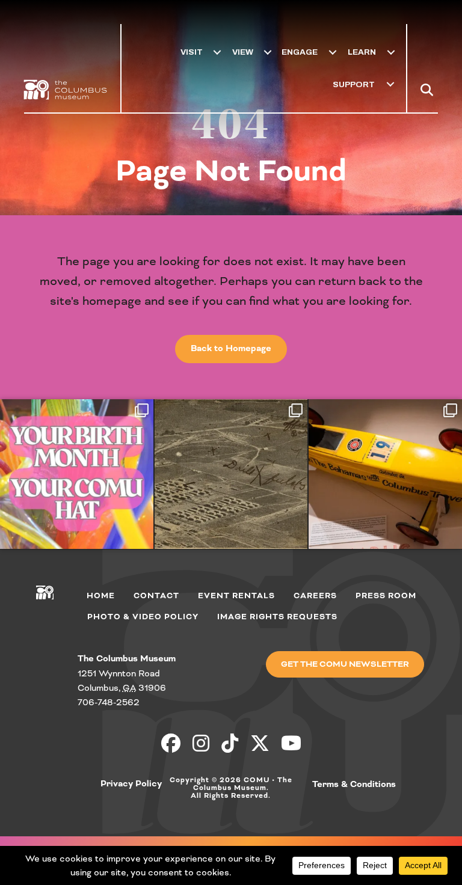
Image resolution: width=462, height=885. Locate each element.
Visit (191, 52)
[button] (429, 89)
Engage (300, 52)
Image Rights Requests (277, 616)
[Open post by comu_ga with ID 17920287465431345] (76, 474)
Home (101, 595)
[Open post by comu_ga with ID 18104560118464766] (231, 474)
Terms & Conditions (354, 785)
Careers (315, 595)
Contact (156, 595)
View (242, 52)
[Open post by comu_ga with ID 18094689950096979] (385, 474)
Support (354, 84)
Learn (362, 52)
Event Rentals (236, 595)
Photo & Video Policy (143, 616)
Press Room (386, 595)
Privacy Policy (131, 784)
